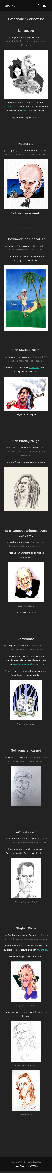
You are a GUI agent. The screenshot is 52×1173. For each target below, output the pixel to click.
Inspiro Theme (20, 1166)
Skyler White (26, 928)
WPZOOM (34, 1166)
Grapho (10, 5)
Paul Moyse (41, 949)
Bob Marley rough (25, 441)
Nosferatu (25, 144)
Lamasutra (26, 31)
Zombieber (26, 639)
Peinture (36, 37)
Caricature (26, 37)
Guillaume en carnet (26, 750)
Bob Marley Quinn (25, 350)
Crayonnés (35, 447)
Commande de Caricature (26, 239)
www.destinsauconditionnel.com (28, 664)
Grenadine (34, 367)
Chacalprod (9, 106)
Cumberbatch (26, 832)
